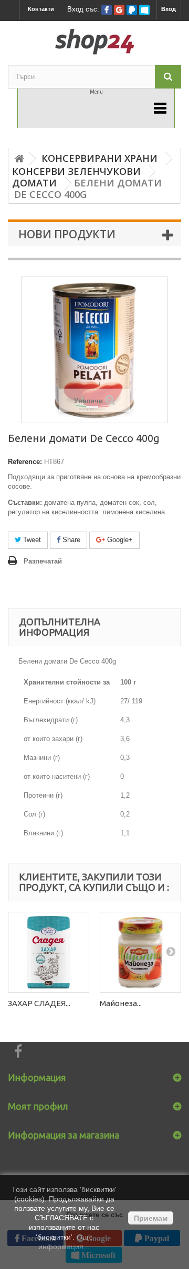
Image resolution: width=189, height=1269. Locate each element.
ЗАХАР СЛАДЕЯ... (39, 1003)
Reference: (25, 462)
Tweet (31, 540)
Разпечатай (43, 561)
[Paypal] (132, 10)
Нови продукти (67, 234)
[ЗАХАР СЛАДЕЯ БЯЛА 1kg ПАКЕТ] (48, 952)
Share (70, 540)
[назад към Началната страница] (19, 158)
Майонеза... (121, 1003)
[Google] (119, 10)
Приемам (150, 1218)
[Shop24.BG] (94, 41)
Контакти (41, 9)
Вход (168, 9)
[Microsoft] (144, 10)
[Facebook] (106, 10)
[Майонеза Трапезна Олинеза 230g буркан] (140, 952)
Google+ (119, 540)
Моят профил (38, 1106)
